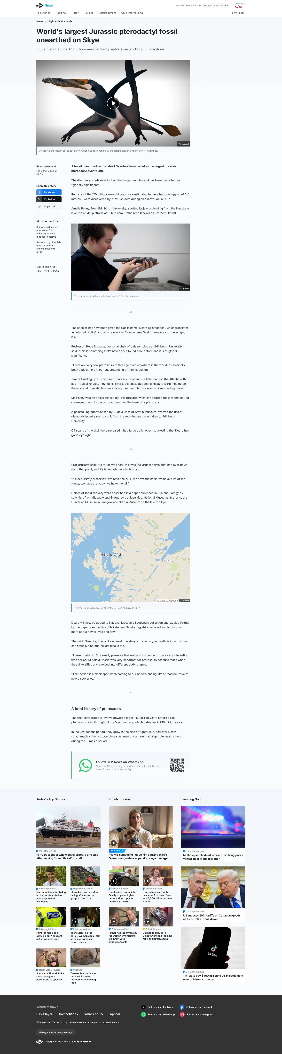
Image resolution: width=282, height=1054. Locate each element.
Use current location (217, 5)
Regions (61, 12)
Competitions (68, 1014)
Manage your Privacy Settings (56, 1032)
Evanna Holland (46, 166)
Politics (89, 12)
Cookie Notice (111, 1022)
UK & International (132, 12)
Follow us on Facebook (199, 1007)
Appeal (115, 1014)
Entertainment (107, 12)
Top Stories (43, 12)
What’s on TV (93, 1014)
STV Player (44, 1014)
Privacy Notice (78, 1022)
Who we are (43, 1022)
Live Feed (238, 12)
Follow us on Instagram (200, 1014)
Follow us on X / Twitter (161, 1007)
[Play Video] (113, 103)
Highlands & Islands (60, 21)
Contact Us (94, 1022)
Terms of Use (59, 1022)
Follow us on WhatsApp (161, 1014)
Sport (76, 12)
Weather (180, 5)
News (39, 21)
